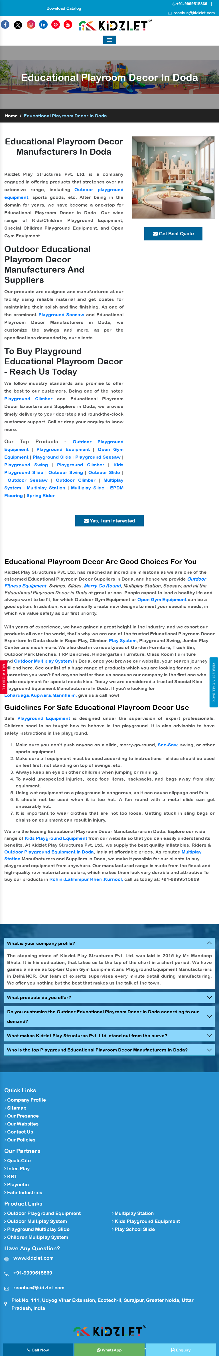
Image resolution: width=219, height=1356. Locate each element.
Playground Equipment (63, 449)
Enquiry (183, 1350)
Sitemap (16, 1108)
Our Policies (20, 1140)
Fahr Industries (24, 1192)
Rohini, (57, 879)
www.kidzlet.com (33, 1258)
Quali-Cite (18, 1160)
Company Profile (26, 1100)
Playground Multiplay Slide (38, 1229)
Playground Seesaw (61, 314)
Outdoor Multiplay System (43, 660)
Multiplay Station (46, 487)
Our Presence (22, 1116)
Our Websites (22, 1124)
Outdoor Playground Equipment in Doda (49, 851)
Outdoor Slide (104, 472)
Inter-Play (18, 1168)
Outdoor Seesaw (28, 480)
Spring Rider (41, 495)
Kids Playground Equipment (56, 838)
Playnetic (17, 1184)
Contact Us (19, 1132)
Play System (123, 640)
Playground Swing (26, 464)
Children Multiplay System (37, 1237)
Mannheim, (64, 695)
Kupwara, (41, 695)
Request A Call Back (214, 682)
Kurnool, (113, 879)
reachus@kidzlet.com (194, 13)
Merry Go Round (102, 585)
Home (11, 115)
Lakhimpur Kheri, (84, 879)
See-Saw (167, 744)
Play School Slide (134, 1229)
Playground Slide (52, 457)
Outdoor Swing (65, 472)
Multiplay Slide (87, 487)
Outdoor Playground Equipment (43, 1213)
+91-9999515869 (191, 3)
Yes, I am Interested (112, 521)
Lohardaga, (17, 695)
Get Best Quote (176, 233)
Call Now (40, 1350)
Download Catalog (63, 8)
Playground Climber (28, 398)
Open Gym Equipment (161, 599)
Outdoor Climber (76, 480)
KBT (11, 1176)
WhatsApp (111, 1350)
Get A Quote (4, 677)
